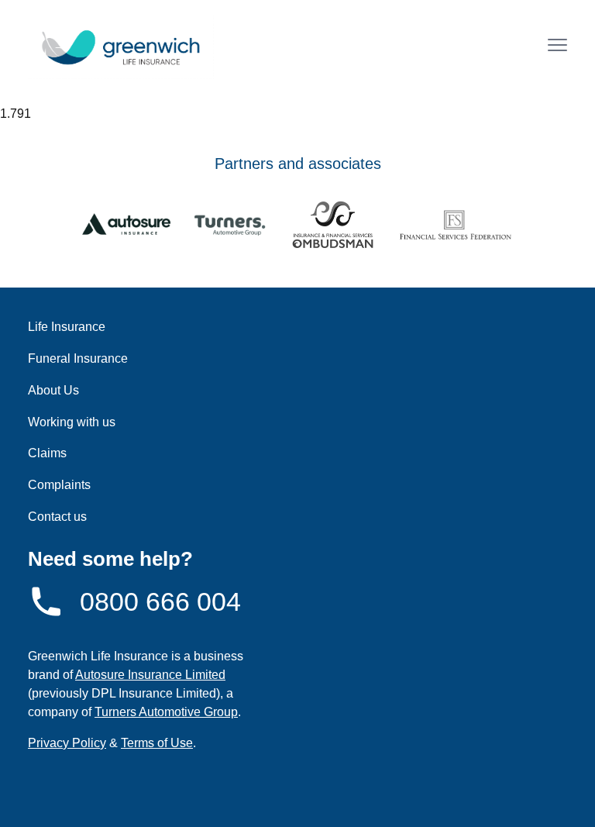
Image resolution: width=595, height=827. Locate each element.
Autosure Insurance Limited (150, 674)
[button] (557, 47)
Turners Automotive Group (166, 711)
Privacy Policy (67, 742)
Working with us (71, 422)
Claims (47, 453)
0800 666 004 (160, 601)
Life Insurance (66, 326)
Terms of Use (157, 742)
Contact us (57, 516)
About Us (53, 390)
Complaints (59, 484)
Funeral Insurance (78, 358)
